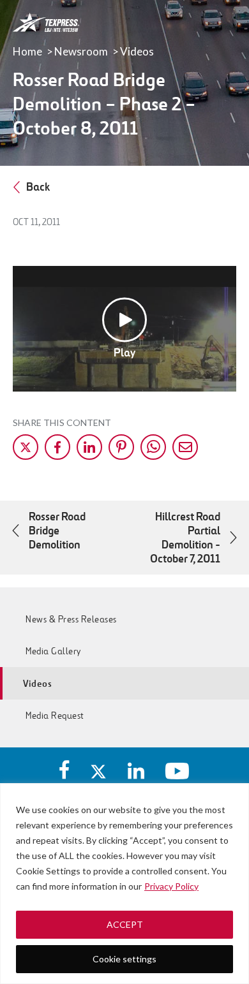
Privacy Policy (171, 886)
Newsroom (81, 51)
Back (38, 187)
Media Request (55, 715)
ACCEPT (125, 924)
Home (27, 51)
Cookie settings (124, 958)
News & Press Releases (71, 619)
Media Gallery (53, 651)
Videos (137, 51)
